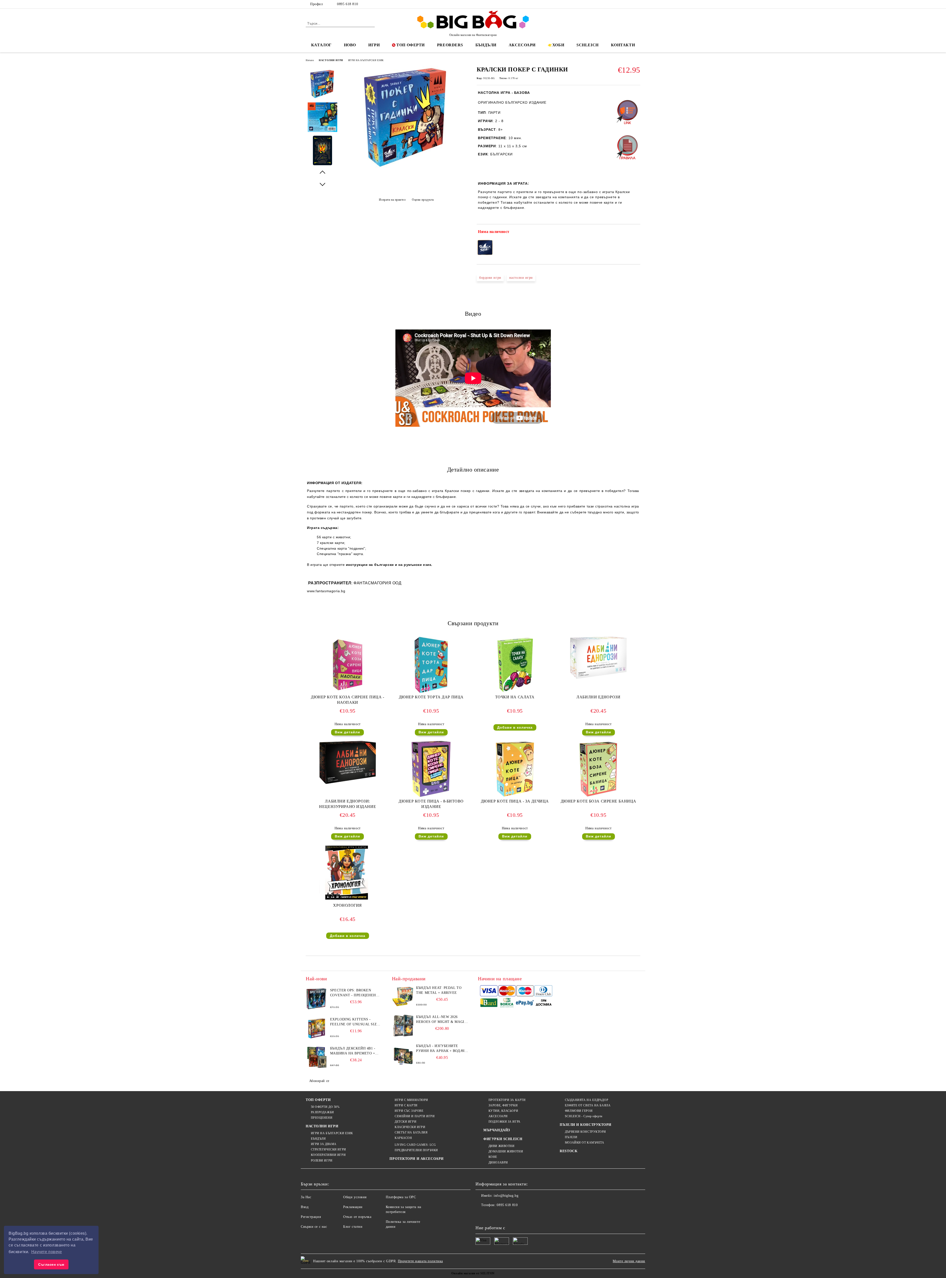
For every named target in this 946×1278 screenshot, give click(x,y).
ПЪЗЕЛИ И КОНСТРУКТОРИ (585, 1125)
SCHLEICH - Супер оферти (583, 1116)
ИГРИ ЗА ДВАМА (324, 1144)
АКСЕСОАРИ (522, 45)
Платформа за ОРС (401, 1197)
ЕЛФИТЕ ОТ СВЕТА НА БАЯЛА (587, 1105)
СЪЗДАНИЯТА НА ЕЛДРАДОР (586, 1100)
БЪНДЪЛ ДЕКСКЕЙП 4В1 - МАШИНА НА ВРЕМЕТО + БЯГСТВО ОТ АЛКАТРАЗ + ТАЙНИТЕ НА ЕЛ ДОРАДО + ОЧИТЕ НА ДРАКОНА (354, 1051)
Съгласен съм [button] (51, 1264)
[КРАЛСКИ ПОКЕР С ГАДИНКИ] (406, 168)
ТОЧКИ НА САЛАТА (515, 697)
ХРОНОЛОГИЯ (347, 905)
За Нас (306, 1197)
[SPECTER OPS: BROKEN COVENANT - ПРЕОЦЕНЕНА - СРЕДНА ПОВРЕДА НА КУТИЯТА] (317, 999)
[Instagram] (630, 4)
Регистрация (311, 1217)
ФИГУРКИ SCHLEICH (502, 1139)
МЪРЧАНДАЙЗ (496, 1130)
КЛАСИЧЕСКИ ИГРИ (410, 1127)
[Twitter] (622, 4)
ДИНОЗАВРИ (498, 1162)
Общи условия (355, 1197)
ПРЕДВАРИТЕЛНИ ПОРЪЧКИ (416, 1150)
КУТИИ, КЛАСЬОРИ (503, 1111)
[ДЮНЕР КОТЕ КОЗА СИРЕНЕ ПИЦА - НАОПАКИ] (347, 665)
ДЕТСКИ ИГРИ (405, 1121)
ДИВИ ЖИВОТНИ (501, 1146)
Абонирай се (319, 1081)
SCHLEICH (587, 45)
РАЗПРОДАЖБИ (322, 1112)
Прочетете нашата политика (420, 1261)
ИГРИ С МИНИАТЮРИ (411, 1100)
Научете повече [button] (46, 1252)
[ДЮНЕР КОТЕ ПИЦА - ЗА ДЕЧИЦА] (515, 769)
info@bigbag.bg (506, 1195)
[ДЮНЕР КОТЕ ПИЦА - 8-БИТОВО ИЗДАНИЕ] (431, 769)
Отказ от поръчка (357, 1217)
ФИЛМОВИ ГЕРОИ (578, 1111)
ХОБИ (558, 45)
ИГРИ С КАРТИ (406, 1105)
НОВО (350, 45)
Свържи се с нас (314, 1227)
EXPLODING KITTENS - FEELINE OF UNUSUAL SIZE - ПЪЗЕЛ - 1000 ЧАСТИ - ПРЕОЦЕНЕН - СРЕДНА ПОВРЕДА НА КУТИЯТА (356, 1022)
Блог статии (352, 1227)
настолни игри (521, 277)
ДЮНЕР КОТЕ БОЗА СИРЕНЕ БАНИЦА (598, 801)
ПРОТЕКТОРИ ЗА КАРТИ (507, 1100)
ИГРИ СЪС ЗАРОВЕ (409, 1111)
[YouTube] (637, 4)
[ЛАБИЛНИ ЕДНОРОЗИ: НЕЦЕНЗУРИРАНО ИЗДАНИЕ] (347, 762)
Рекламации (353, 1207)
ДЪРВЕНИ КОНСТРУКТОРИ (585, 1131)
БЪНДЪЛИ (485, 45)
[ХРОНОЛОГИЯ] (347, 873)
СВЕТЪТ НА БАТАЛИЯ (411, 1132)
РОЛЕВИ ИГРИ (322, 1160)
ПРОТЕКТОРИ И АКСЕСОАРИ (416, 1159)
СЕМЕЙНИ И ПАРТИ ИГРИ (415, 1116)
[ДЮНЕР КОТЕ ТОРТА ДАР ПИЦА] (431, 665)
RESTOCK (568, 1151)
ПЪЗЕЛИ (571, 1137)
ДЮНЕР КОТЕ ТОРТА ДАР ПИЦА (431, 697)
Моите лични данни (629, 1261)
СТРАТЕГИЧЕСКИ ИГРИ (328, 1149)
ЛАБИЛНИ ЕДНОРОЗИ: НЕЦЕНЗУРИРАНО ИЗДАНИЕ (347, 804)
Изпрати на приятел (392, 199)
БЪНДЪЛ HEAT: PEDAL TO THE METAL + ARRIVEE (438, 990)
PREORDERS (450, 45)
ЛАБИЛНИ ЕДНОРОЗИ (598, 697)
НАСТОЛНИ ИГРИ (331, 60)
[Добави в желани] (636, 233)
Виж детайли (347, 732)
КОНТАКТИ (623, 45)
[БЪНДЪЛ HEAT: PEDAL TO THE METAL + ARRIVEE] (403, 996)
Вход (304, 1207)
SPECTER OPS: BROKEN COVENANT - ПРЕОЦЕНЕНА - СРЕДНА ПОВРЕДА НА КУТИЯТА (355, 993)
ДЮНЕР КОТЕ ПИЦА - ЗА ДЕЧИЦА (515, 801)
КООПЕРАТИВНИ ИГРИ (328, 1155)
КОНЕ (493, 1157)
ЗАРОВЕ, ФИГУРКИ (503, 1105)
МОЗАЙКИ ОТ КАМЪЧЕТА (584, 1142)
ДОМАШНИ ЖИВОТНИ (506, 1151)
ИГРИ (374, 45)
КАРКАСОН (403, 1138)
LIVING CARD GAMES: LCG (415, 1145)
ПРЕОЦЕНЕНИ (321, 1117)
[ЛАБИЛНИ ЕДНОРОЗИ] (598, 658)
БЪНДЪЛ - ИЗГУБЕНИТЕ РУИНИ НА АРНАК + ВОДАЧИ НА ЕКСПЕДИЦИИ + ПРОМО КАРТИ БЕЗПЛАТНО (441, 1048)
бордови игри (490, 277)
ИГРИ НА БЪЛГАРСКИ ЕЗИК (366, 60)
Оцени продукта (423, 199)
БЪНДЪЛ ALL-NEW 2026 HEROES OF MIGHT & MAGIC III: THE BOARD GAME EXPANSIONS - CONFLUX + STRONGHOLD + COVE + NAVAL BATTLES (441, 1019)
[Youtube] (512, 1215)
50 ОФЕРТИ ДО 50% (325, 1107)
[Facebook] (615, 4)
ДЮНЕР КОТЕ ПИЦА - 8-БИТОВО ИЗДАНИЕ (431, 804)
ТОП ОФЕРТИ (410, 45)
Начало (310, 60)
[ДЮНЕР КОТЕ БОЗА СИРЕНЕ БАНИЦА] (598, 769)
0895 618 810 (347, 4)
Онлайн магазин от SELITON (473, 1273)
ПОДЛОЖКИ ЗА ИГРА (505, 1121)
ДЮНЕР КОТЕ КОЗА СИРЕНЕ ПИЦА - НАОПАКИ (347, 700)
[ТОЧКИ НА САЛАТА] (515, 665)
